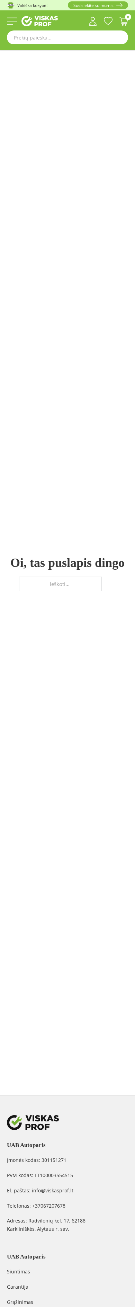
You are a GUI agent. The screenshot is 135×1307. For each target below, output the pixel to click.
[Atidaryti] (12, 21)
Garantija (17, 1286)
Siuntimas (18, 1271)
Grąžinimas (20, 1302)
